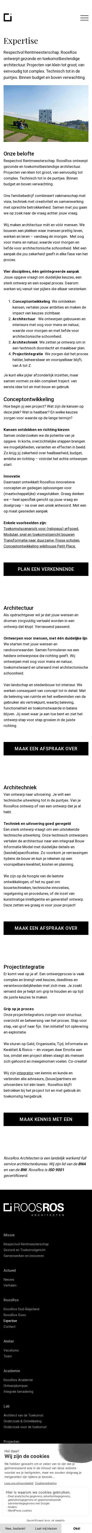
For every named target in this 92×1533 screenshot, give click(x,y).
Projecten (11, 1442)
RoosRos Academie (18, 1380)
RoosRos (11, 1300)
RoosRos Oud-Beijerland (21, 1309)
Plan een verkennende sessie (46, 571)
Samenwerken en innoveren (24, 1256)
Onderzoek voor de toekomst (25, 1427)
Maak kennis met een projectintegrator (46, 1121)
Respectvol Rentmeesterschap (26, 1244)
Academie (12, 1371)
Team (8, 1356)
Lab (7, 1406)
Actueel (10, 1270)
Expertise (10, 1321)
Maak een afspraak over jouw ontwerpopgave (46, 750)
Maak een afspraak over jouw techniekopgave (46, 930)
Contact (9, 1327)
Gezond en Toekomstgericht (24, 1250)
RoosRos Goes (15, 1315)
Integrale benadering (18, 1392)
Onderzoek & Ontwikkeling (23, 1421)
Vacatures (11, 1350)
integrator (25, 1073)
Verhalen (10, 1285)
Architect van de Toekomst (23, 1415)
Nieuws (9, 1280)
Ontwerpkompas (16, 1386)
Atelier (9, 1341)
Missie (9, 1235)
